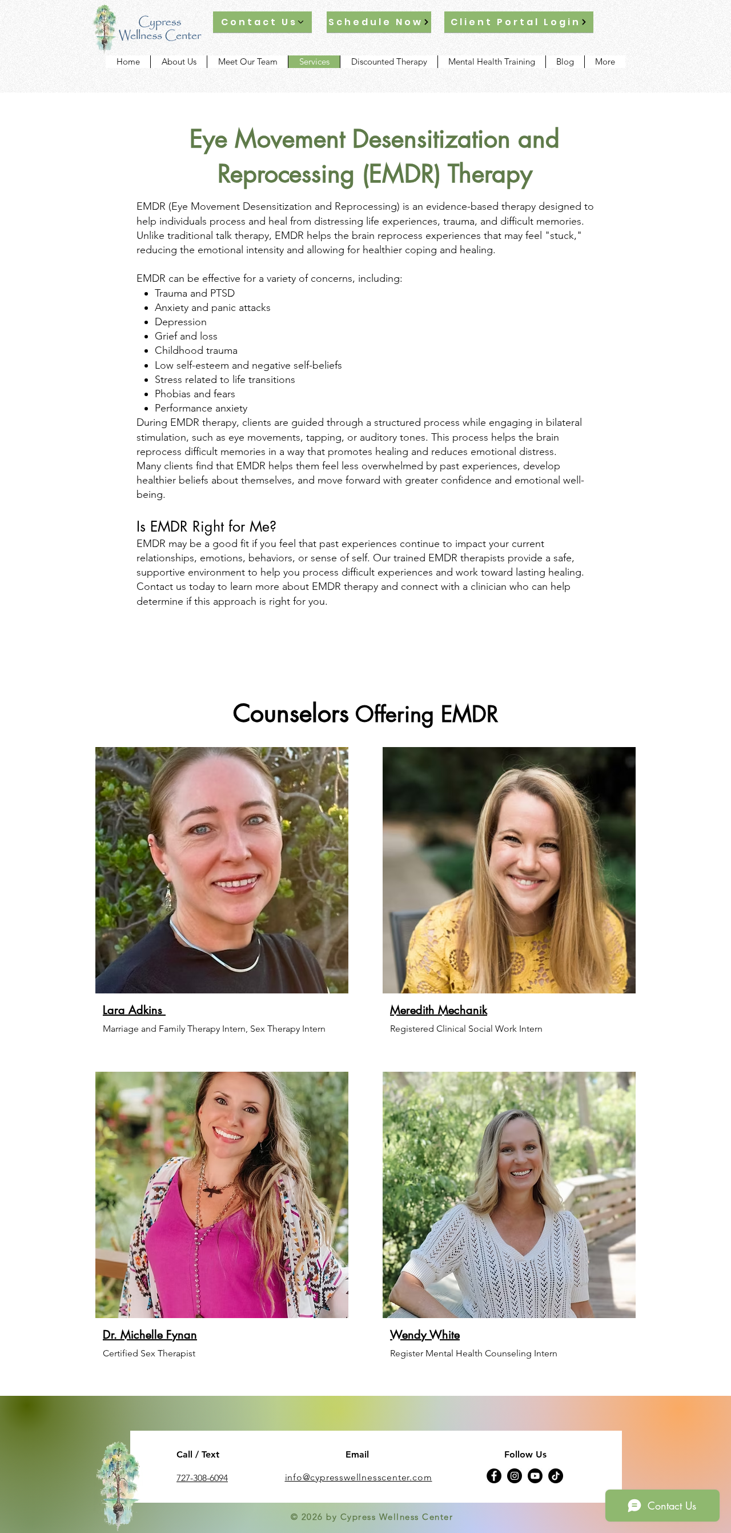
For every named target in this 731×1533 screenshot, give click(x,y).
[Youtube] (535, 1475)
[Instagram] (514, 1475)
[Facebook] (494, 1475)
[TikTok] (555, 1475)
